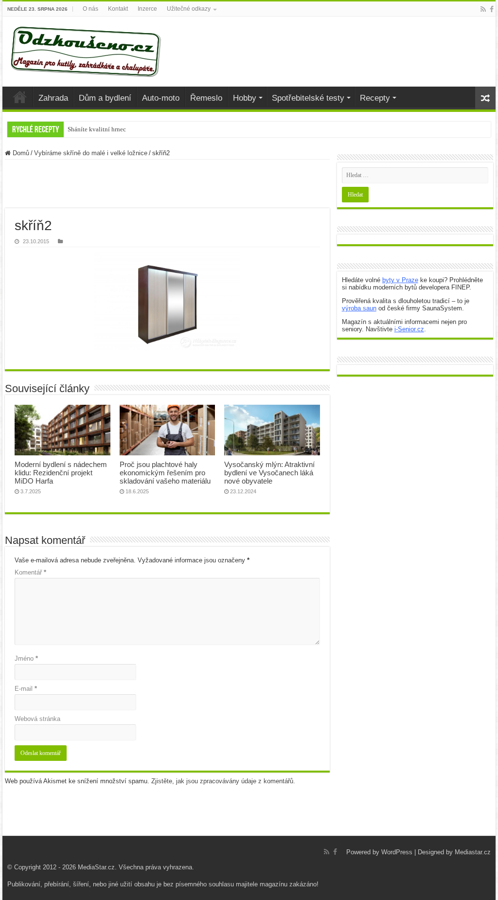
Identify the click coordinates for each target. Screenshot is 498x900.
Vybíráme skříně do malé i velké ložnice (90, 153)
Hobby (244, 98)
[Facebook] (492, 9)
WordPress (396, 852)
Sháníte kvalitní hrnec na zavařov (112, 129)
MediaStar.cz (96, 867)
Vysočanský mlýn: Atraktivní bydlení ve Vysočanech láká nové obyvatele (269, 472)
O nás (90, 8)
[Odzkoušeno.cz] (87, 51)
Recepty (375, 98)
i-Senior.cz (409, 329)
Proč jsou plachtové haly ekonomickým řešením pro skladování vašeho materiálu (165, 472)
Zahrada (53, 98)
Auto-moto (160, 98)
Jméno (26, 658)
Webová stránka (37, 718)
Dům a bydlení (105, 98)
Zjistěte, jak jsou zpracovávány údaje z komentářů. (223, 781)
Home (20, 97)
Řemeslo (206, 98)
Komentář (30, 572)
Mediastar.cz (473, 852)
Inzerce (147, 8)
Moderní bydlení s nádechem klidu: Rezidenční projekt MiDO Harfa (61, 472)
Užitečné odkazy (189, 8)
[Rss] (483, 9)
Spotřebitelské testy (308, 98)
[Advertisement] (167, 183)
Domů (20, 153)
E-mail (26, 688)
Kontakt (118, 8)
